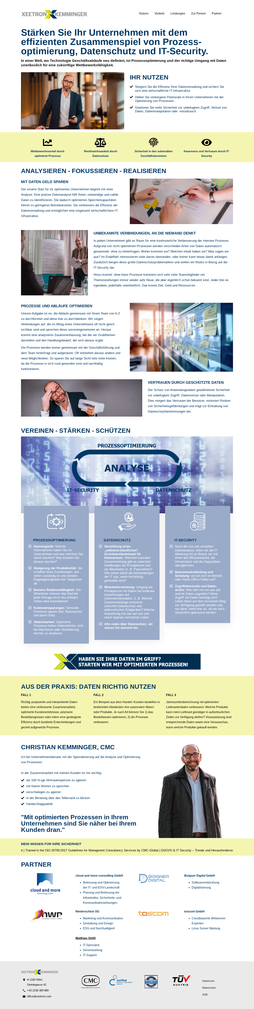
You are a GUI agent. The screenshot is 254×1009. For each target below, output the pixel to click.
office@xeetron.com (39, 996)
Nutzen (144, 13)
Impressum (208, 980)
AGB (205, 994)
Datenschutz (209, 987)
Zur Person (198, 13)
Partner (216, 13)
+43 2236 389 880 (38, 990)
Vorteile (160, 13)
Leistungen (178, 13)
